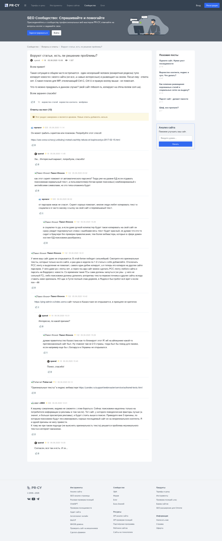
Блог (103, 5)
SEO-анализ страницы (80, 495)
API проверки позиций (122, 520)
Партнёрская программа (123, 524)
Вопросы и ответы (50, 46)
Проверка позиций (166, 499)
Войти (56, 32)
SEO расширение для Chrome (169, 507)
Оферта (159, 528)
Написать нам (162, 520)
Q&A (115, 491)
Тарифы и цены (38, 5)
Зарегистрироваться (38, 32)
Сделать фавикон (77, 532)
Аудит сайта (75, 512)
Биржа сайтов (73, 5)
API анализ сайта (120, 515)
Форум (116, 495)
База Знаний (118, 503)
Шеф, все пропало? (169, 107)
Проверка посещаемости (81, 507)
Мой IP (73, 520)
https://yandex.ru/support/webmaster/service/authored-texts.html (110, 387)
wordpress (83, 102)
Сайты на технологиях (123, 532)
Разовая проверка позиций (82, 499)
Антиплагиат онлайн (79, 516)
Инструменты (56, 5)
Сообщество (90, 5)
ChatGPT (74, 503)
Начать (175, 144)
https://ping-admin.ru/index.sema (50, 301)
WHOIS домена (76, 524)
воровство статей (50, 102)
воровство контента (68, 102)
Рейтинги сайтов (120, 528)
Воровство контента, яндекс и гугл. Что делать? (174, 74)
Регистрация (212, 5)
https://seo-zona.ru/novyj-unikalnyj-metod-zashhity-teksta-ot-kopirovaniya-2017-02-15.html (75, 139)
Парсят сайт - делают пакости (173, 98)
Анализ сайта (167, 127)
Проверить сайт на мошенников (84, 528)
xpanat (37, 60)
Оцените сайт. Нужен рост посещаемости (172, 62)
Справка (160, 524)
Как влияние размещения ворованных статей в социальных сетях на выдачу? (174, 87)
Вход (198, 5)
